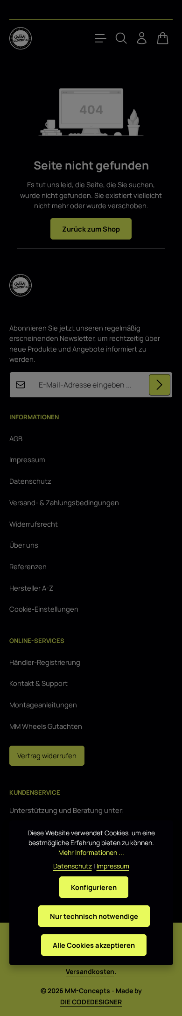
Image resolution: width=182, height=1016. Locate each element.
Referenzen (28, 566)
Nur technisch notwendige (94, 916)
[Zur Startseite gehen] (20, 38)
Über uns (23, 545)
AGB (15, 438)
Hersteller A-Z (31, 588)
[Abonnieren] (159, 384)
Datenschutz (30, 481)
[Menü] (100, 38)
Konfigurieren (94, 887)
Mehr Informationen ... (91, 852)
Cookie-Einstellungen (43, 609)
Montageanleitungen (43, 704)
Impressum (27, 459)
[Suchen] (121, 38)
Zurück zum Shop (91, 228)
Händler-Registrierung (44, 662)
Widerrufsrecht (33, 524)
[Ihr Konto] (142, 38)
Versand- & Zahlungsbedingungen (64, 502)
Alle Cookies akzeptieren (94, 945)
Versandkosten (90, 971)
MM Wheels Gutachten (45, 726)
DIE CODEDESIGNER (91, 1001)
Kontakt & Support (38, 683)
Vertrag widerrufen (47, 755)
